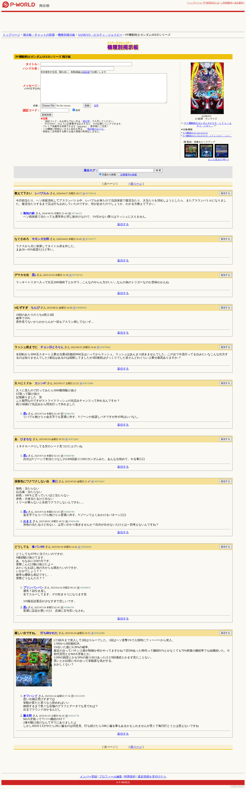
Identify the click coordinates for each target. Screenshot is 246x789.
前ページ (136, 183)
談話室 (86, 72)
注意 (96, 105)
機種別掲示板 (66, 34)
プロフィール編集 (110, 776)
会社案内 (238, 2)
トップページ (195, 2)
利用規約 (130, 776)
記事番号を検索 (128, 174)
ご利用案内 (226, 2)
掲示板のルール (95, 129)
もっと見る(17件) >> (218, 159)
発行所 (86, 121)
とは (211, 2)
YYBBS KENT (237, 786)
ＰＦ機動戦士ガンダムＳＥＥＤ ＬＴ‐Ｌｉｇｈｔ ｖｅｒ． (208, 124)
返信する (123, 224)
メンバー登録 (88, 776)
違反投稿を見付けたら (152, 776)
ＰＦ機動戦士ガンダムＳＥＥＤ (195, 133)
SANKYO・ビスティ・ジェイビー (100, 34)
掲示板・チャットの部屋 (39, 34)
